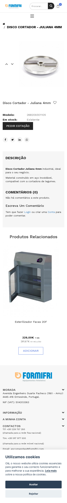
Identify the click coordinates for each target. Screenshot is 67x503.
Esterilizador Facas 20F (31, 321)
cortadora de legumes (41, 181)
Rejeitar (33, 493)
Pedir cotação (17, 126)
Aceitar (33, 484)
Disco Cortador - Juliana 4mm (34, 27)
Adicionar (31, 350)
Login (27, 212)
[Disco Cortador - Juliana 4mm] (41, 64)
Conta (51, 212)
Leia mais (51, 470)
